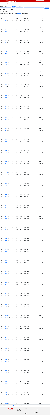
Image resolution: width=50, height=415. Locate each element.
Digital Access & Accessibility (36, 412)
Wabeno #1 (6, 27)
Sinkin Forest (6, 392)
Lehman (5, 181)
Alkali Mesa (6, 236)
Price (5, 225)
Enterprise (6, 218)
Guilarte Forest (6, 93)
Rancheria (6, 401)
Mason (5, 29)
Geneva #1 (6, 38)
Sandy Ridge (6, 187)
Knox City (6, 348)
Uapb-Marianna (6, 148)
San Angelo (6, 346)
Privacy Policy (35, 411)
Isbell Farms (6, 297)
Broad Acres (6, 304)
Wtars (5, 108)
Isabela (5, 106)
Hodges (5, 110)
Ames (5, 71)
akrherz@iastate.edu (19, 410)
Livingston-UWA (6, 194)
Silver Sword (6, 174)
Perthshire (6, 95)
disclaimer (40, 1)
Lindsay (5, 18)
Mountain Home (6, 229)
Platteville (6, 339)
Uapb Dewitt (6, 161)
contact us (37, 1)
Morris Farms (6, 306)
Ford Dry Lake (6, 317)
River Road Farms (6, 313)
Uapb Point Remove (7, 159)
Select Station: (1, 6)
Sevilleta (6, 293)
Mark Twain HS (6, 381)
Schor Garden (6, 121)
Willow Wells (6, 185)
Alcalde (5, 295)
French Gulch (6, 372)
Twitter (26, 409)
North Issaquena (6, 154)
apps (42, 1)
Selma (5, 302)
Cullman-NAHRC (6, 192)
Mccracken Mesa (6, 240)
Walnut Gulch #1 (6, 64)
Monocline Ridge (6, 370)
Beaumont (6, 359)
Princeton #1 (6, 31)
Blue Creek (6, 231)
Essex (5, 319)
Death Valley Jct (6, 328)
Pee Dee (6, 82)
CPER (5, 341)
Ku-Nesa (6, 251)
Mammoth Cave (6, 143)
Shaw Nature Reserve (7, 385)
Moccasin (6, 203)
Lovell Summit (6, 249)
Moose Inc (6, 119)
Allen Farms (6, 137)
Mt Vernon (6, 115)
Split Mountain (6, 264)
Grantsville (6, 260)
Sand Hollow (6, 273)
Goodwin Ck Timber (7, 62)
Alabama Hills (6, 403)
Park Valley (6, 262)
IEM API (9, 405)
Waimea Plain (6, 172)
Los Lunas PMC (6, 291)
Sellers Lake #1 (6, 40)
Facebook (27, 408)
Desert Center (6, 315)
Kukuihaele (6, 170)
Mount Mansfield (6, 88)
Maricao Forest (6, 16)
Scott (5, 132)
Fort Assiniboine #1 (7, 53)
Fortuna (5, 209)
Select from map (19, 6)
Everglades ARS (6, 104)
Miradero (6, 394)
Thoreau (5, 396)
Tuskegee (6, 196)
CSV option (17, 405)
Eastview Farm (6, 139)
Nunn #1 (5, 49)
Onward (5, 75)
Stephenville (6, 352)
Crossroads (6, 183)
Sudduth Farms (6, 308)
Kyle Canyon (6, 242)
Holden (5, 216)
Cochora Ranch (6, 326)
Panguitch (6, 269)
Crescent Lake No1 (7, 25)
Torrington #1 (6, 51)
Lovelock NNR (6, 198)
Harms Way (6, 286)
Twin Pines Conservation (7, 383)
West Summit (6, 238)
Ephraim (5, 214)
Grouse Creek (6, 275)
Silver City (6, 152)
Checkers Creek (6, 363)
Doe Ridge (6, 330)
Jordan (5, 207)
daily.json (13, 405)
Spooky (5, 271)
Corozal (5, 324)
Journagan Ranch (6, 335)
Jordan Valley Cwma (7, 253)
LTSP (5, 390)
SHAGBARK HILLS (7, 128)
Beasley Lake (6, 73)
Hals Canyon (6, 282)
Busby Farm (6, 379)
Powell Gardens (6, 117)
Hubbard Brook (6, 130)
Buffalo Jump (6, 258)
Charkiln (5, 247)
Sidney (5, 205)
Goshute (5, 284)
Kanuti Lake (6, 361)
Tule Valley (6, 280)
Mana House (6, 176)
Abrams (5, 163)
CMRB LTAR (6, 337)
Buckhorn (6, 368)
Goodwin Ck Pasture (7, 60)
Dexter (5, 99)
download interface (19, 13)
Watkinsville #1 (6, 42)
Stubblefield (6, 374)
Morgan (5, 227)
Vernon (5, 350)
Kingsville (6, 357)
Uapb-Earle (6, 150)
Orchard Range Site (7, 20)
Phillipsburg (6, 165)
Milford (5, 220)
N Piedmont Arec (6, 86)
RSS (26, 413)
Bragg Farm (6, 141)
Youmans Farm (6, 84)
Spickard (6, 97)
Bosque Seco (6, 126)
